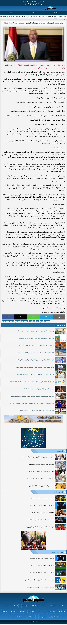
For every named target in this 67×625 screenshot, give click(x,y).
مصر (34, 321)
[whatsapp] (33, 316)
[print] (59, 316)
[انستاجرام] (36, 4)
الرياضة (41, 606)
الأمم (9, 321)
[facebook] (8, 316)
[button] (2, 438)
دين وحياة (13, 611)
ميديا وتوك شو (51, 606)
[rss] (41, 4)
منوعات (22, 611)
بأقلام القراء (42, 617)
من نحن (11, 617)
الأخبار (32, 12)
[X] (20, 316)
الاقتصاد (56, 18)
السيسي (17, 321)
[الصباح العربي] (50, 8)
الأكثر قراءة (58, 492)
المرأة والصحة (51, 611)
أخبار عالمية (62, 611)
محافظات (4, 611)
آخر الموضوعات (57, 552)
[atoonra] (33, 419)
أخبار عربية (6, 606)
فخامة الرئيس (24, 321)
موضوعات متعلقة (59, 325)
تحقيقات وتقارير (54, 617)
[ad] (33, 448)
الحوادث (34, 606)
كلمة (37, 321)
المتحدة (4, 321)
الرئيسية (56, 12)
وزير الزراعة (47, 321)
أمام (13, 321)
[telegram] (46, 316)
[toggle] (11, 12)
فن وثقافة (25, 606)
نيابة (30, 321)
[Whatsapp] (38, 4)
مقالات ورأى (31, 611)
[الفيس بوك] (28, 4)
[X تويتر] (31, 4)
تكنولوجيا (41, 611)
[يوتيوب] (33, 4)
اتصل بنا (19, 617)
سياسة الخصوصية (30, 617)
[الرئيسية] (25, 4)
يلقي (41, 321)
